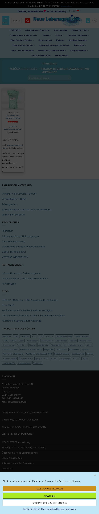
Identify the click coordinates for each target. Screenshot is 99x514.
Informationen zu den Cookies (49, 502)
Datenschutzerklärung (52, 508)
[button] (95, 475)
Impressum (70, 508)
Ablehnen (49, 495)
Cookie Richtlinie (31, 508)
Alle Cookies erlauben (49, 488)
